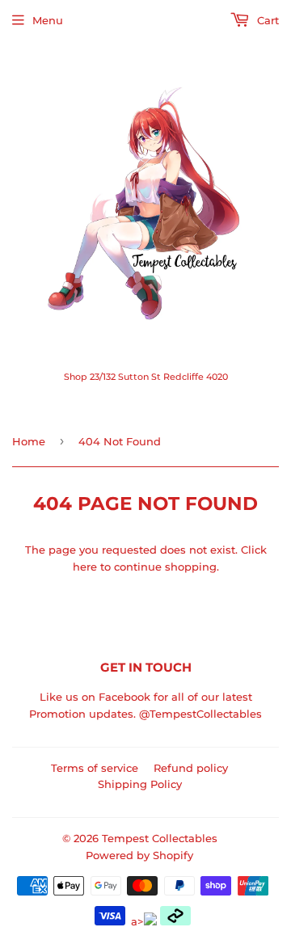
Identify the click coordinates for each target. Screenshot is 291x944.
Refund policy (191, 767)
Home (28, 441)
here (85, 566)
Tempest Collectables (159, 838)
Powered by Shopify (139, 855)
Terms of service (94, 767)
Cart (266, 20)
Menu (47, 20)
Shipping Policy (140, 784)
